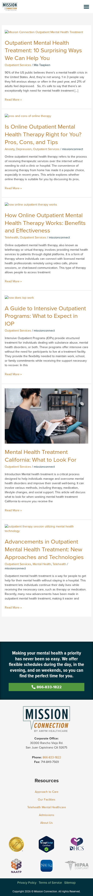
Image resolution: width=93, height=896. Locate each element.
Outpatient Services (18, 65)
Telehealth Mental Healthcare (46, 807)
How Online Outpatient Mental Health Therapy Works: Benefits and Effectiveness (45, 223)
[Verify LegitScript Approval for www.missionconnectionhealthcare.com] (46, 844)
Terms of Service (50, 882)
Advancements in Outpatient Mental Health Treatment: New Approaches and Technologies (44, 549)
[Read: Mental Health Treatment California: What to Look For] (46, 415)
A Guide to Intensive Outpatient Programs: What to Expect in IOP (45, 316)
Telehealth (11, 237)
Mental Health (42, 564)
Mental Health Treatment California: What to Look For (40, 455)
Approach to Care (46, 792)
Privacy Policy (26, 882)
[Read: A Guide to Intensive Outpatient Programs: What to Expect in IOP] (19, 297)
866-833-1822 (52, 757)
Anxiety (9, 149)
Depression (24, 149)
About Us (46, 823)
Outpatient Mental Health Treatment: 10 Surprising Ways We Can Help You (43, 50)
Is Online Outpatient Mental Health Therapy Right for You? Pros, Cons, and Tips (43, 134)
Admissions (46, 815)
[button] (86, 6)
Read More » (13, 99)
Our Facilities (46, 799)
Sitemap (70, 882)
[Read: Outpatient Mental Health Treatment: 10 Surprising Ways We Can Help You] (44, 32)
